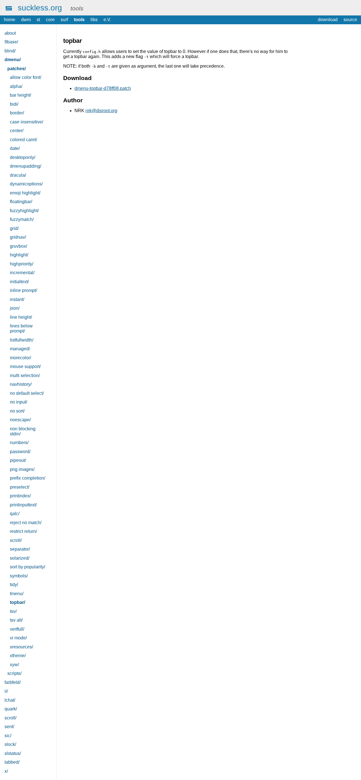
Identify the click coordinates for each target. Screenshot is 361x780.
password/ (20, 451)
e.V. (107, 19)
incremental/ (22, 272)
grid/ (14, 228)
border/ (17, 112)
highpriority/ (21, 264)
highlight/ (19, 254)
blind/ (10, 50)
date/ (15, 148)
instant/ (17, 299)
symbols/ (19, 575)
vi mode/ (18, 637)
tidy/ (14, 584)
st (38, 19)
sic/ (8, 735)
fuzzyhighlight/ (24, 210)
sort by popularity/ (27, 566)
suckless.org (40, 7)
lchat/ (10, 700)
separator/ (20, 549)
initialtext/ (19, 281)
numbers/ (19, 442)
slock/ (10, 744)
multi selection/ (25, 375)
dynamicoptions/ (26, 183)
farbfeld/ (13, 682)
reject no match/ (25, 522)
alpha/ (16, 86)
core (50, 19)
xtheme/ (18, 655)
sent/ (9, 726)
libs (94, 19)
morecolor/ (20, 357)
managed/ (20, 348)
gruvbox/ (18, 246)
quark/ (11, 708)
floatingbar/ (21, 201)
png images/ (22, 469)
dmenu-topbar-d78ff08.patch (102, 88)
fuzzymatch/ (22, 219)
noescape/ (20, 419)
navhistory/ (21, 384)
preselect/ (19, 487)
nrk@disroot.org (101, 110)
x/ (6, 771)
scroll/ (16, 540)
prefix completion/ (27, 478)
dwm (26, 19)
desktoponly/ (22, 157)
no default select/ (27, 393)
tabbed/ (12, 762)
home (9, 19)
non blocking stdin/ (23, 431)
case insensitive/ (26, 121)
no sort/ (17, 411)
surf (64, 19)
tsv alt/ (16, 620)
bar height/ (20, 95)
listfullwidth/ (21, 340)
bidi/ (14, 104)
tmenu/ (16, 593)
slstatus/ (13, 753)
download (328, 19)
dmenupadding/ (25, 166)
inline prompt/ (23, 290)
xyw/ (14, 664)
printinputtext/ (23, 504)
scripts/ (14, 673)
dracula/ (18, 175)
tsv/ (13, 611)
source (350, 19)
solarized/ (19, 558)
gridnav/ (18, 237)
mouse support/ (25, 366)
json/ (14, 308)
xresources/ (21, 646)
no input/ (18, 402)
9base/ (11, 41)
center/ (16, 130)
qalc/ (14, 513)
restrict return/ (23, 531)
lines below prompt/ (21, 328)
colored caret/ (23, 139)
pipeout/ (18, 460)
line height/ (21, 317)
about (10, 33)
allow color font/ (25, 77)
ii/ (6, 691)
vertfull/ (17, 629)
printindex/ (20, 495)
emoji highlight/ (25, 192)
